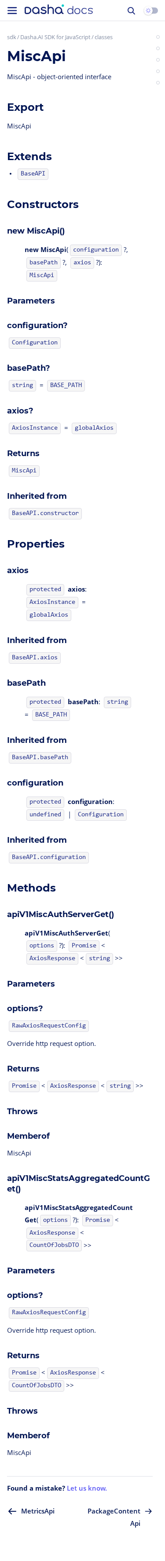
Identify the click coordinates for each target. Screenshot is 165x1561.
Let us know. (87, 1488)
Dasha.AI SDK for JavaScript (55, 37)
